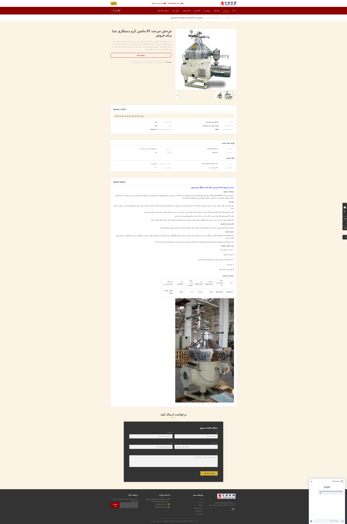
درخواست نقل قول (163, 10)
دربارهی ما (207, 10)
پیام (216, 453)
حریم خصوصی (199, 511)
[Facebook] (233, 509)
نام (216, 432)
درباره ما (200, 502)
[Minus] (311, 481)
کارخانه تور (197, 10)
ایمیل (171, 443)
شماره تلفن (215, 443)
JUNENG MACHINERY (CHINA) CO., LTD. (180, 521)
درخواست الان (141, 55)
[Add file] (342, 521)
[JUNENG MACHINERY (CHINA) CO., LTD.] (228, 3)
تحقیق (113, 3)
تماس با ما (176, 10)
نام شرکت (170, 432)
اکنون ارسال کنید (209, 473)
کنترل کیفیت (186, 10)
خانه (233, 10)
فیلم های (216, 10)
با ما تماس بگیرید (198, 508)
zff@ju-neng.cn (156, 3)
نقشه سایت (200, 514)
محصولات (226, 10)
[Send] (311, 521)
